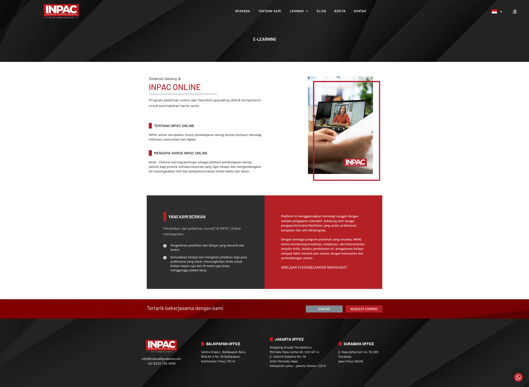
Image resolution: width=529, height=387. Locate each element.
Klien (321, 11)
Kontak (360, 11)
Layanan (297, 11)
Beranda (242, 11)
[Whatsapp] (518, 377)
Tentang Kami (270, 11)
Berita (340, 11)
